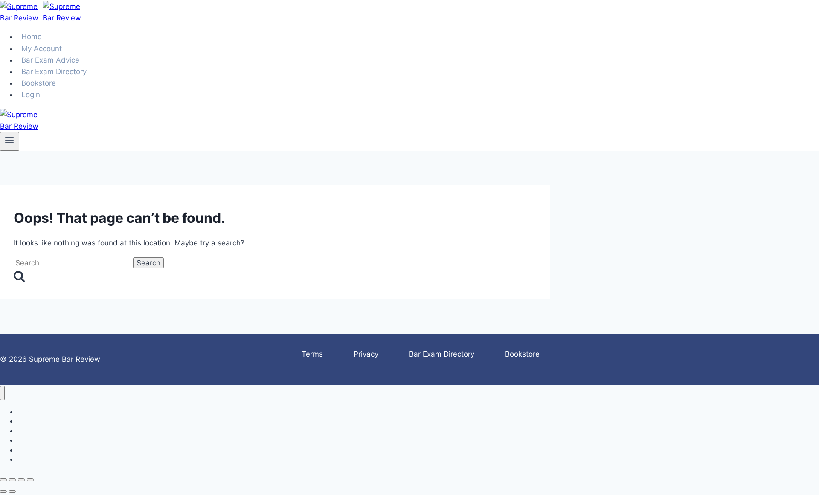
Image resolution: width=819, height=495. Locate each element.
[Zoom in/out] (3, 479)
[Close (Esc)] (30, 479)
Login (30, 94)
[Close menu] (2, 393)
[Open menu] (9, 141)
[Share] (21, 479)
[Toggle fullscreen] (12, 479)
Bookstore (522, 354)
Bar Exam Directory (441, 354)
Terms (312, 354)
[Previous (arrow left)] (3, 491)
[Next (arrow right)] (12, 491)
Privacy (366, 354)
